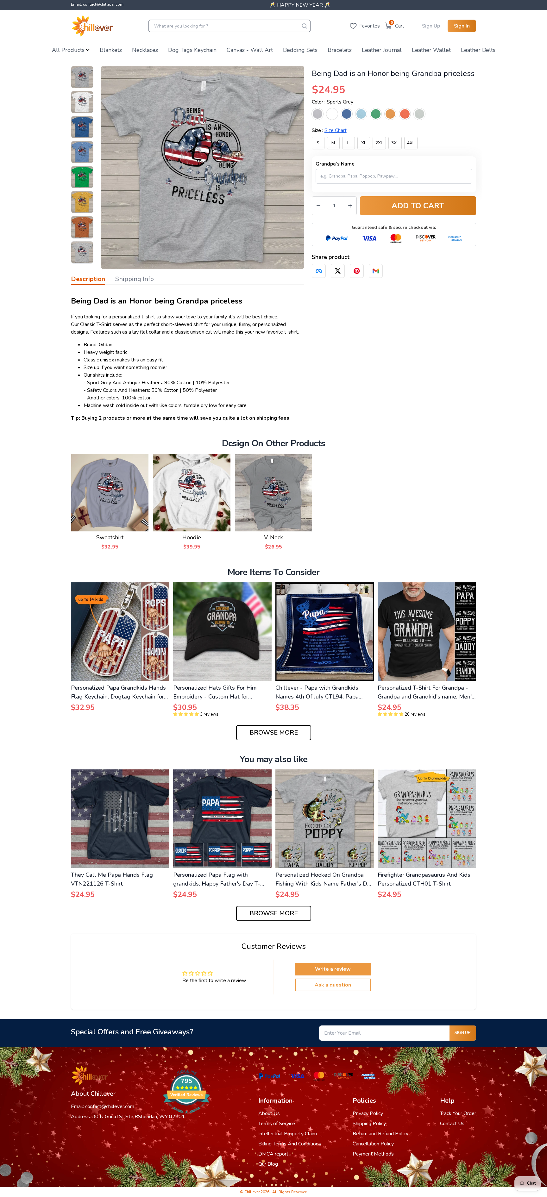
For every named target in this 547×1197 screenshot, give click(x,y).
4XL (411, 143)
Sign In (462, 25)
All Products (68, 50)
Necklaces (145, 50)
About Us (269, 1113)
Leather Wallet (431, 50)
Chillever (252, 1191)
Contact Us (452, 1123)
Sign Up (431, 25)
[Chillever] (92, 26)
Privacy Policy (368, 1113)
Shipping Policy (369, 1123)
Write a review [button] (333, 969)
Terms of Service (276, 1123)
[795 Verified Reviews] (186, 1116)
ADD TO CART (418, 206)
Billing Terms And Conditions (289, 1143)
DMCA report (273, 1153)
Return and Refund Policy (380, 1133)
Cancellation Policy (373, 1143)
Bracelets (340, 50)
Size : (329, 130)
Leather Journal (382, 50)
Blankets (111, 50)
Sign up (463, 1033)
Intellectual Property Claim (287, 1133)
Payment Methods (373, 1153)
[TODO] (319, 271)
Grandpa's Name (335, 163)
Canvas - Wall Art (250, 50)
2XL (379, 143)
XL (363, 143)
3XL (395, 143)
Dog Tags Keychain (192, 50)
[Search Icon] (304, 26)
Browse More (273, 732)
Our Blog (268, 1164)
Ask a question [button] (333, 984)
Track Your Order (458, 1113)
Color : (332, 101)
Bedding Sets (300, 50)
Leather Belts (478, 50)
